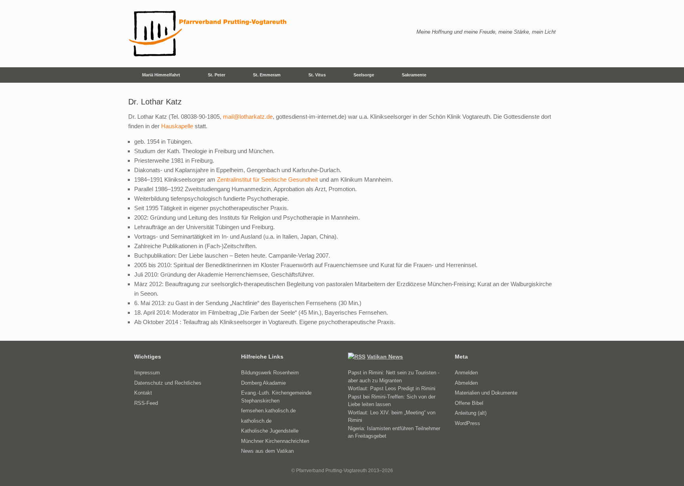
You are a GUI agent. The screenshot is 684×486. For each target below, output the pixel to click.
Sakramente (414, 74)
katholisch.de (256, 421)
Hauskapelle (177, 126)
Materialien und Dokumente (486, 393)
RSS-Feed (146, 403)
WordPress (467, 423)
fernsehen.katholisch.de (268, 411)
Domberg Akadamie (263, 383)
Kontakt (143, 393)
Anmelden (466, 373)
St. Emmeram (267, 74)
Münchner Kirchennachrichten (275, 441)
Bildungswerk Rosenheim (270, 373)
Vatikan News (385, 356)
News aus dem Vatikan (267, 451)
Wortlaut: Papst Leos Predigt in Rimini (391, 388)
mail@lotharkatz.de (248, 116)
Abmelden (466, 383)
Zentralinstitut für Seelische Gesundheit (267, 179)
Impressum (147, 373)
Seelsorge (363, 74)
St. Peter (216, 74)
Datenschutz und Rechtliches (167, 383)
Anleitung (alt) (470, 413)
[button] (544, 75)
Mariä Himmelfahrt (161, 74)
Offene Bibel (469, 403)
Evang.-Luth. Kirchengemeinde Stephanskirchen (276, 397)
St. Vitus (317, 74)
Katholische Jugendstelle (269, 431)
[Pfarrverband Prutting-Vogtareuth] (208, 33)
